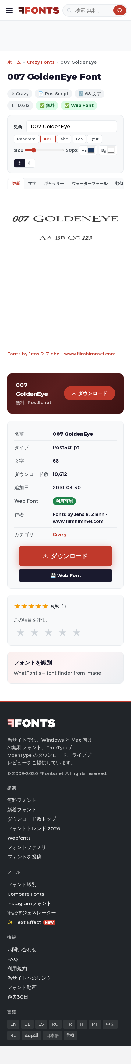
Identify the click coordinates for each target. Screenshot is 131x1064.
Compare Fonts (25, 894)
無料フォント (22, 800)
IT (82, 1024)
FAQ (12, 959)
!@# (94, 138)
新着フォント (22, 809)
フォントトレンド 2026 (33, 828)
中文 (110, 1024)
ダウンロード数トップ (31, 819)
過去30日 (17, 997)
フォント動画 (22, 987)
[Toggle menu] (9, 10)
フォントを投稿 (24, 857)
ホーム (14, 62)
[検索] (119, 10)
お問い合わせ (22, 950)
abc (64, 138)
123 (79, 138)
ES (41, 1024)
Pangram (26, 138)
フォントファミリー (29, 847)
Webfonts (19, 838)
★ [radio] (20, 632)
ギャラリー (54, 183)
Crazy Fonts (41, 62)
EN (13, 1024)
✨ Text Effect (30, 922)
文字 (32, 183)
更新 (16, 183)
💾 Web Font (65, 575)
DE (27, 1024)
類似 (119, 183)
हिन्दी (70, 1035)
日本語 (52, 1035)
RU (13, 1035)
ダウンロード (92, 393)
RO (55, 1024)
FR (69, 1024)
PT (95, 1024)
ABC (48, 138)
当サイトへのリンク (29, 978)
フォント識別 (22, 884)
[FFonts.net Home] (38, 10)
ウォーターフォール (90, 183)
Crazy (60, 534)
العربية (31, 1035)
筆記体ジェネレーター (31, 913)
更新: (18, 126)
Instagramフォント (29, 903)
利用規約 (17, 968)
